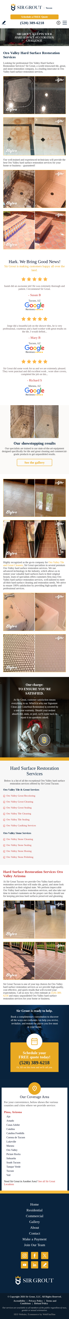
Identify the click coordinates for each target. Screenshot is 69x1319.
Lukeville (11, 1141)
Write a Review (4, 22)
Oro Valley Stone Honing (19, 851)
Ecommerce (33, 1314)
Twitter (44, 1255)
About (34, 1228)
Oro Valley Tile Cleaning (18, 813)
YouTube (24, 1264)
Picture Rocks (13, 1154)
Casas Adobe (13, 1124)
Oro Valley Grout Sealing (19, 807)
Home (34, 1204)
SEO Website (20, 1314)
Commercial (34, 1216)
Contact (34, 1233)
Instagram (24, 1255)
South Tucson (13, 1162)
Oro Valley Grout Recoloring (20, 795)
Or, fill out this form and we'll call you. (35, 1067)
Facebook (34, 1255)
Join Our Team (34, 1245)
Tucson (10, 1171)
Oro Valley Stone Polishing (19, 857)
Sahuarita (11, 1158)
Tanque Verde (13, 1166)
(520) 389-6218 (32, 23)
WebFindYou (49, 1314)
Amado (10, 1120)
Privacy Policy (36, 1301)
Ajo (8, 1116)
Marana (10, 1145)
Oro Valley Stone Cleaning (19, 839)
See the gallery (34, 462)
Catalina (10, 1129)
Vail (8, 1175)
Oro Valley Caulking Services (21, 825)
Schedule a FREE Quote (34, 16)
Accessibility (19, 1301)
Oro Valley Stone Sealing (18, 845)
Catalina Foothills (15, 1133)
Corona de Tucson (15, 1137)
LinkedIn (34, 1264)
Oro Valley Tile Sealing (18, 819)
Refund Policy (41, 1303)
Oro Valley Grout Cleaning (19, 801)
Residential (34, 1210)
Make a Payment (34, 1239)
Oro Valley (11, 1150)
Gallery (34, 1222)
